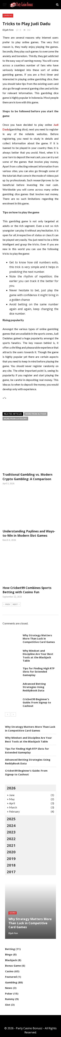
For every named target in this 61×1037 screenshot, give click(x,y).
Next (15, 604)
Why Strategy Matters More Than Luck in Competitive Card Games (39, 638)
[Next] (13, 714)
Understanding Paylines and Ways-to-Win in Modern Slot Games (29, 533)
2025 (11, 818)
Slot (7, 1004)
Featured (11, 976)
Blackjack (11, 960)
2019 (11, 858)
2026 (11, 787)
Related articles (13, 413)
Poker (9, 993)
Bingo (8, 954)
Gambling (7, 15)
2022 (11, 838)
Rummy (9, 999)
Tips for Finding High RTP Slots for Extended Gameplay (39, 672)
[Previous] (7, 714)
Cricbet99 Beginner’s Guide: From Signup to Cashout (37, 702)
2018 (11, 865)
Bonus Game (13, 965)
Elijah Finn (8, 29)
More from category (15, 418)
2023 (11, 831)
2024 (11, 825)
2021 (11, 845)
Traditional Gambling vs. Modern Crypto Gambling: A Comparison (27, 476)
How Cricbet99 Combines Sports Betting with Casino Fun (27, 590)
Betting (10, 949)
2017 (11, 871)
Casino (12, 913)
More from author (35, 413)
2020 (11, 851)
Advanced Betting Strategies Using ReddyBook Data (34, 687)
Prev (7, 604)
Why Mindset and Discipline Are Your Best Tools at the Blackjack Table (38, 655)
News (8, 988)
